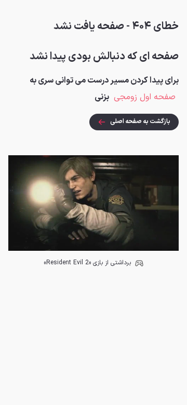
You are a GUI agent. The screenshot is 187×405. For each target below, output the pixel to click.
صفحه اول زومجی (145, 97)
